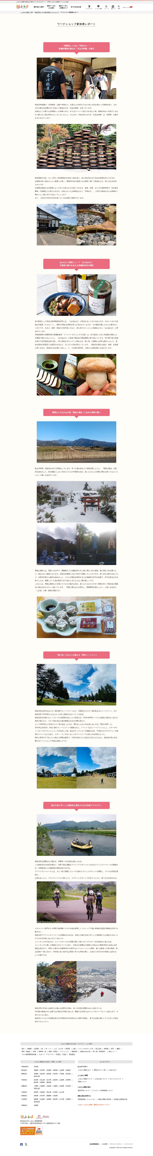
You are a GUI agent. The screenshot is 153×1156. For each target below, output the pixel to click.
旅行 (23, 1049)
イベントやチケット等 (85, 1049)
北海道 (36, 1066)
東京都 (68, 1074)
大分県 (62, 1099)
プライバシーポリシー (116, 1144)
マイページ (106, 6)
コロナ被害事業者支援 (29, 1054)
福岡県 (36, 1099)
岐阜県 (36, 1082)
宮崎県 (68, 1099)
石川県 (49, 1080)
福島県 (68, 1070)
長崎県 (49, 1099)
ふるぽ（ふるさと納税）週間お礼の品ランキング (94, 1105)
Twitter (26, 1144)
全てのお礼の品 (76, 7)
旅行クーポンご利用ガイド (63, 7)
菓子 (112, 1049)
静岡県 (42, 1082)
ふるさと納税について (85, 1079)
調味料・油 (42, 1051)
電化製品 (72, 1054)
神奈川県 (37, 1076)
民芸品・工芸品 (61, 1054)
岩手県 (42, 1070)
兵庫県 (62, 1086)
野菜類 (68, 1049)
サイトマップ (129, 1144)
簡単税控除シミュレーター (86, 1099)
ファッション (64, 1051)
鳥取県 (36, 1092)
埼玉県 (55, 1074)
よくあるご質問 (98, 6)
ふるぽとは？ (112, 1070)
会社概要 (104, 1144)
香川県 (42, 1095)
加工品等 (98, 1049)
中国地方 (24, 1092)
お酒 (74, 1049)
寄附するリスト (113, 6)
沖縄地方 (24, 1105)
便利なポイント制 (99, 1070)
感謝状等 (74, 1051)
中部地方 (24, 1080)
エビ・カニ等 (58, 1049)
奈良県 (68, 1086)
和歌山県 (37, 1088)
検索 (118, 6)
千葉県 (62, 1074)
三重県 (36, 1086)
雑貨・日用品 (53, 1051)
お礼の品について (101, 1079)
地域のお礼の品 (85, 1051)
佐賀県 (42, 1099)
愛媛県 (49, 1095)
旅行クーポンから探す (51, 7)
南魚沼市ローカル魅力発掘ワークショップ (47, 12)
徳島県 (36, 1095)
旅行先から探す (39, 7)
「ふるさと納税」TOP (26, 12)
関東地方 (24, 1074)
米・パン (48, 1049)
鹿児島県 (37, 1102)
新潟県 (36, 1080)
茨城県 (36, 1074)
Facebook (21, 1144)
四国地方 (24, 1095)
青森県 (36, 1070)
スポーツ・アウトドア (46, 1054)
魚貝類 (36, 1049)
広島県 (55, 1092)
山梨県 (62, 1080)
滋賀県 (42, 1086)
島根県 (42, 1092)
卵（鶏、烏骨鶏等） (99, 1051)
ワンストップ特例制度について (102, 1090)
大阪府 (55, 1086)
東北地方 (24, 1070)
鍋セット (112, 1051)
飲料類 (106, 1049)
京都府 (49, 1086)
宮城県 (49, 1070)
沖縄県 (36, 1105)
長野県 (68, 1080)
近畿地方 (24, 1086)
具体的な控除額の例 (120, 1099)
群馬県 (49, 1074)
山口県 (62, 1092)
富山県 (42, 1080)
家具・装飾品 (26, 1051)
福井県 (55, 1080)
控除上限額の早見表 (104, 1099)
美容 (34, 1051)
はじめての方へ (88, 6)
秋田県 (55, 1070)
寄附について (82, 1081)
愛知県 (49, 1082)
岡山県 (49, 1092)
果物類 (29, 1049)
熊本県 (55, 1099)
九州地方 (24, 1099)
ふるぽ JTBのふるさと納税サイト (22, 6)
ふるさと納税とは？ (84, 1070)
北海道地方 (25, 1066)
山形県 (62, 1070)
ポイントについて (115, 1079)
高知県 (55, 1095)
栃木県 (42, 1074)
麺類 (118, 1049)
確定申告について (84, 1090)
